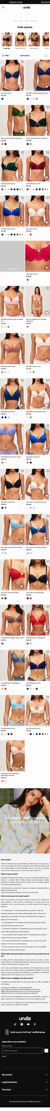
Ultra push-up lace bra (33, 457)
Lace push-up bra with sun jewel (36, 502)
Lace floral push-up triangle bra (10, 683)
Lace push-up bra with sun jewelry (11, 547)
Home (15, 21)
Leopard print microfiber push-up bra (12, 638)
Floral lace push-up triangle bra (35, 638)
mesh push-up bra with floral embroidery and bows (10, 774)
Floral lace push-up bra (8, 183)
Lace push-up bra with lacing (10, 592)
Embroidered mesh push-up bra (36, 411)
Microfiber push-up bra (8, 366)
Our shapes (33, 21)
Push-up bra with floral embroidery (11, 138)
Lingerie (21, 21)
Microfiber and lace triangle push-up (37, 93)
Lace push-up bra (6, 93)
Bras (26, 21)
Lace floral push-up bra (33, 183)
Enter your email (7, 1046)
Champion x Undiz (15, 2)
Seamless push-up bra (8, 411)
